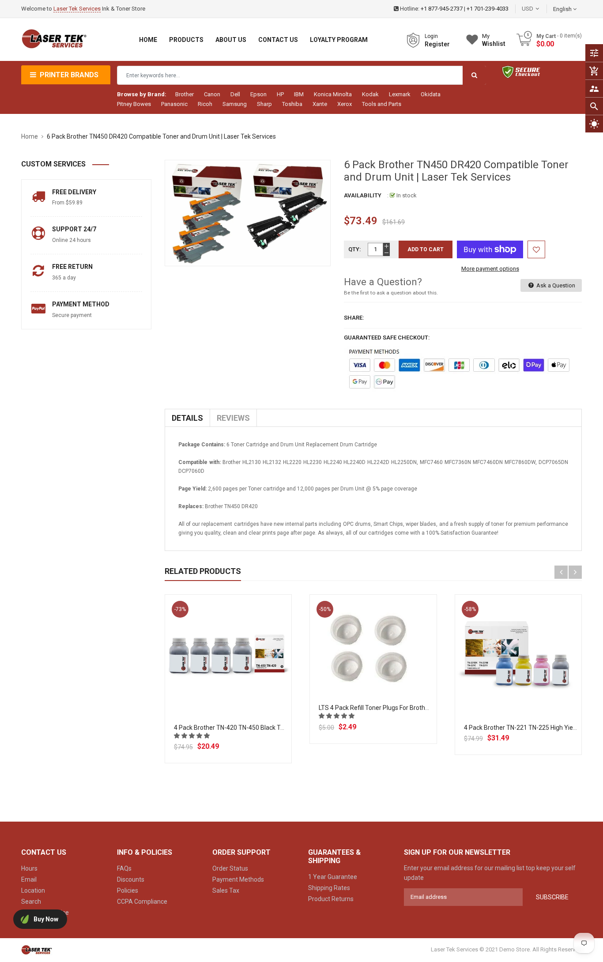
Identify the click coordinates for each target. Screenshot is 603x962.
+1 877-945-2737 (442, 8)
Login (431, 36)
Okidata (431, 94)
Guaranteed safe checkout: (387, 337)
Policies (127, 890)
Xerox (344, 104)
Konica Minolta (333, 94)
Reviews (233, 418)
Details (187, 418)
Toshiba (292, 104)
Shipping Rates (329, 887)
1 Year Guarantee (332, 876)
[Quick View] (247, 686)
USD (540, 8)
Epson (258, 94)
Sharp (264, 104)
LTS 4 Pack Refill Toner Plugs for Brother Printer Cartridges (400, 707)
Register (437, 44)
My (493, 40)
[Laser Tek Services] (36, 950)
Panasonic (174, 104)
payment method (80, 304)
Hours (29, 868)
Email (29, 879)
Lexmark (400, 94)
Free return (72, 266)
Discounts (130, 879)
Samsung (234, 104)
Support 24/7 (74, 229)
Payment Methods (238, 879)
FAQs (124, 868)
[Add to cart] (228, 686)
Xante (320, 104)
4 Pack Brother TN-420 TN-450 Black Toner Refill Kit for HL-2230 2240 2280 (278, 727)
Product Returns (331, 898)
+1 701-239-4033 (488, 8)
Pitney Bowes (134, 104)
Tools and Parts (381, 104)
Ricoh (205, 104)
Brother (184, 94)
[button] (192, 735)
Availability (362, 195)
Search (31, 901)
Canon (212, 94)
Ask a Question (555, 285)
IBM (299, 94)
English (563, 9)
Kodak (370, 94)
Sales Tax (225, 890)
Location (33, 890)
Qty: (354, 249)
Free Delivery (74, 192)
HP (280, 94)
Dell (235, 94)
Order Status (230, 868)
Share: (354, 317)
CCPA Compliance (142, 901)
